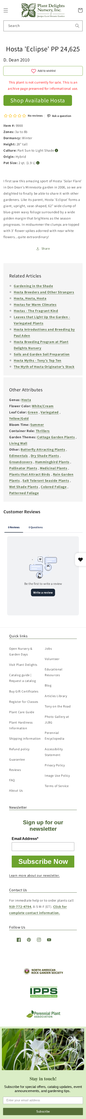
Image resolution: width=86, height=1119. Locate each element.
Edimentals (18, 455)
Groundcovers (20, 462)
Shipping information (25, 738)
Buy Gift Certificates (24, 691)
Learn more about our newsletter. (34, 875)
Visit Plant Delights (23, 665)
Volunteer (52, 659)
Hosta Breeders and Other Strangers (44, 292)
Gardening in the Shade (33, 286)
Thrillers (43, 431)
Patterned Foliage (24, 493)
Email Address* (25, 839)
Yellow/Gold (19, 418)
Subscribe (43, 1111)
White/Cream (43, 406)
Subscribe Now (43, 861)
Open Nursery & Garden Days (20, 651)
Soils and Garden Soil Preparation (42, 354)
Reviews (15, 770)
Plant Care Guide (21, 712)
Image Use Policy (57, 775)
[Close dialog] (83, 1030)
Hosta (26, 400)
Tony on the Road (58, 706)
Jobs (48, 648)
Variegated (50, 412)
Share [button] (46, 248)
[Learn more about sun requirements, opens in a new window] (56, 150)
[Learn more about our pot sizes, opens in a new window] (38, 163)
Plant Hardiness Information (21, 725)
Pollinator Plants (23, 468)
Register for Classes (23, 702)
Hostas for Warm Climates (35, 304)
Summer (37, 424)
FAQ (12, 780)
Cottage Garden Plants (56, 437)
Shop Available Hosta (37, 100)
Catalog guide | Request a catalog (22, 678)
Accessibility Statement (54, 752)
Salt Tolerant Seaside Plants (45, 480)
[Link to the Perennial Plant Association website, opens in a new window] (43, 1017)
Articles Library (56, 696)
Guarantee (17, 759)
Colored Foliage (54, 487)
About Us (16, 790)
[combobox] (43, 26)
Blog (48, 685)
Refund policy (19, 749)
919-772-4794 (20, 906)
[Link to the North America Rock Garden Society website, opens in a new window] (43, 973)
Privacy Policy (55, 765)
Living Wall (18, 443)
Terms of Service (57, 786)
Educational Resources (54, 672)
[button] (6, 10)
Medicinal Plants (53, 468)
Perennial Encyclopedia (54, 736)
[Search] (77, 26)
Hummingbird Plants (52, 462)
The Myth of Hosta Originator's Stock (44, 366)
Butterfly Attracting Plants (43, 449)
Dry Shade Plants (45, 455)
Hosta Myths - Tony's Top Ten (37, 360)
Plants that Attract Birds (29, 474)
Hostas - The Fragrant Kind (36, 311)
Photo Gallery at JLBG (57, 719)
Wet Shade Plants (23, 487)
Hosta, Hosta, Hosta (30, 298)
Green (33, 412)
